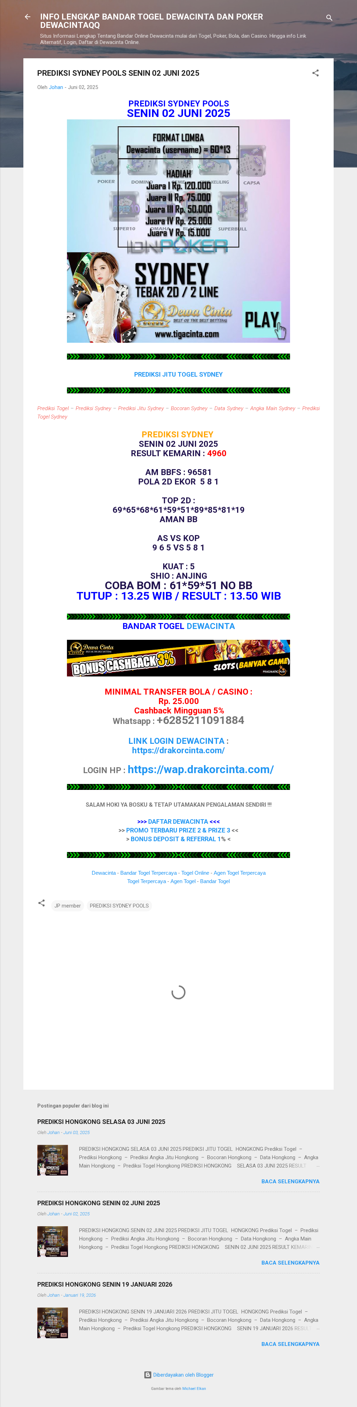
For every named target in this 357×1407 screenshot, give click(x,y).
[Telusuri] (329, 19)
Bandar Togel (215, 881)
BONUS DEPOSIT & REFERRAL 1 (176, 839)
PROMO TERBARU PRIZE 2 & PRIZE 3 (178, 830)
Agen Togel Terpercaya (240, 873)
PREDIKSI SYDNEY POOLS (119, 906)
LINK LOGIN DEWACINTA (176, 741)
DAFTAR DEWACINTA (178, 821)
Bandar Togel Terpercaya (148, 873)
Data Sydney (228, 408)
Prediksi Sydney (93, 408)
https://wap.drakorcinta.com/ (201, 769)
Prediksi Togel (53, 408)
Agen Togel (183, 881)
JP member (67, 906)
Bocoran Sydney (189, 408)
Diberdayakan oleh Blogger (183, 1375)
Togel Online (195, 873)
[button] (315, 74)
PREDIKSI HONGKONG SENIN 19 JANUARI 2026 (104, 1284)
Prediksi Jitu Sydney (141, 408)
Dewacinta (104, 873)
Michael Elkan (194, 1388)
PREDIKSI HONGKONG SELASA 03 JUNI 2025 (101, 1121)
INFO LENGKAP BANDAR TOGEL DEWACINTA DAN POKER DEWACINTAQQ (151, 21)
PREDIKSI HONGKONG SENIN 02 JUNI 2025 (98, 1203)
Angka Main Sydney (272, 408)
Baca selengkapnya (290, 1181)
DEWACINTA (211, 626)
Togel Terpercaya (146, 881)
